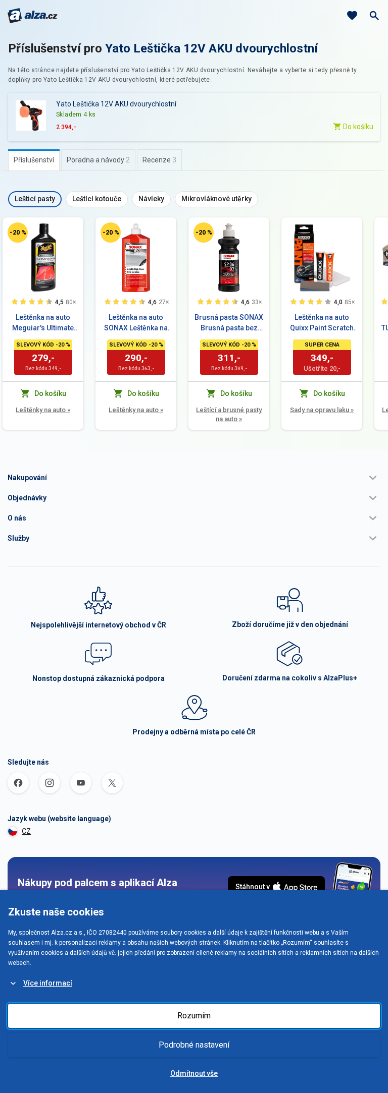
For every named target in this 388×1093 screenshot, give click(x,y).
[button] (194, 477)
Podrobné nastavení (194, 1045)
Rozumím (194, 1015)
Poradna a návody (98, 160)
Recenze (159, 160)
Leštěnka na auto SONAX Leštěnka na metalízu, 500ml (136, 323)
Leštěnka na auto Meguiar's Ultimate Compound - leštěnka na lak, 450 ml (43, 323)
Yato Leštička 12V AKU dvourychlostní (211, 48)
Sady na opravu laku (322, 410)
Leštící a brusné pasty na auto (229, 414)
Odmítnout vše (194, 1073)
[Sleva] (18, 232)
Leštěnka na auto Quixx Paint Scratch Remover (322, 323)
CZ (26, 831)
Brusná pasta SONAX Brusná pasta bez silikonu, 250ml (229, 323)
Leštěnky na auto (43, 410)
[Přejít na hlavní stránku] (33, 15)
